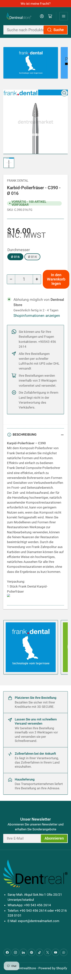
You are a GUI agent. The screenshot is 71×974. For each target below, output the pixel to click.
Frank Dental (17, 180)
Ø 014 (32, 257)
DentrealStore (26, 968)
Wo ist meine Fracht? (36, 3)
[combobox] (35, 30)
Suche (58, 30)
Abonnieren (54, 838)
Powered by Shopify (52, 968)
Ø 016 (15, 257)
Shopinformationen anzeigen (36, 316)
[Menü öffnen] (63, 16)
